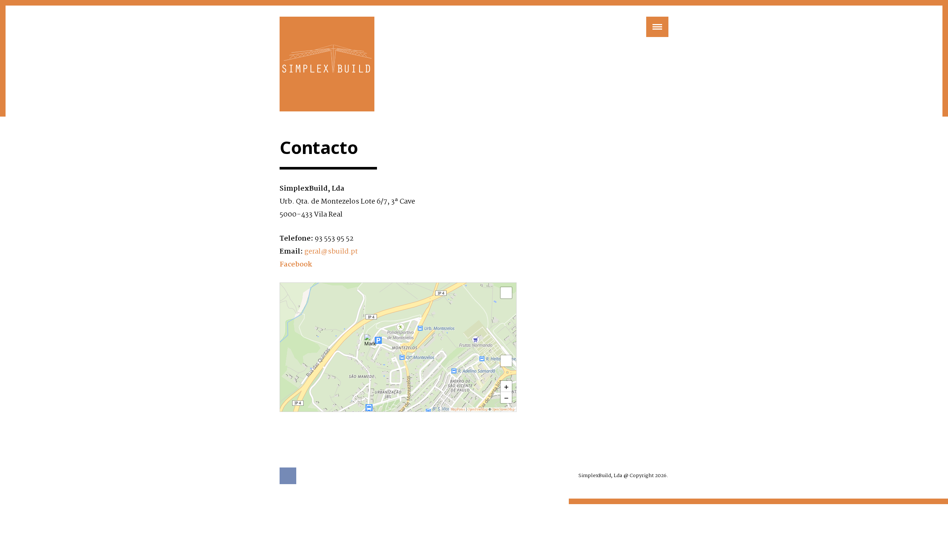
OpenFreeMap (478, 409)
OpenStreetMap (503, 409)
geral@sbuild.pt (331, 251)
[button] (370, 340)
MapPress (458, 409)
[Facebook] (288, 475)
